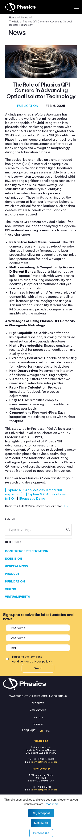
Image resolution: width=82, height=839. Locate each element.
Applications (38, 710)
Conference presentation (26, 551)
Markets (38, 717)
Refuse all (41, 823)
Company (38, 724)
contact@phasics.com (44, 762)
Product (12, 574)
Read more (51, 804)
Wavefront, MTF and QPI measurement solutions (38, 696)
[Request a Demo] (33, 498)
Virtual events (17, 596)
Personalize (41, 833)
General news (16, 566)
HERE (66, 506)
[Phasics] (25, 7)
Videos (10, 589)
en (41, 730)
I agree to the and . (32, 659)
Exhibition (13, 558)
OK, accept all (41, 813)
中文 (48, 730)
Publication (27, 106)
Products (38, 703)
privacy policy (41, 661)
